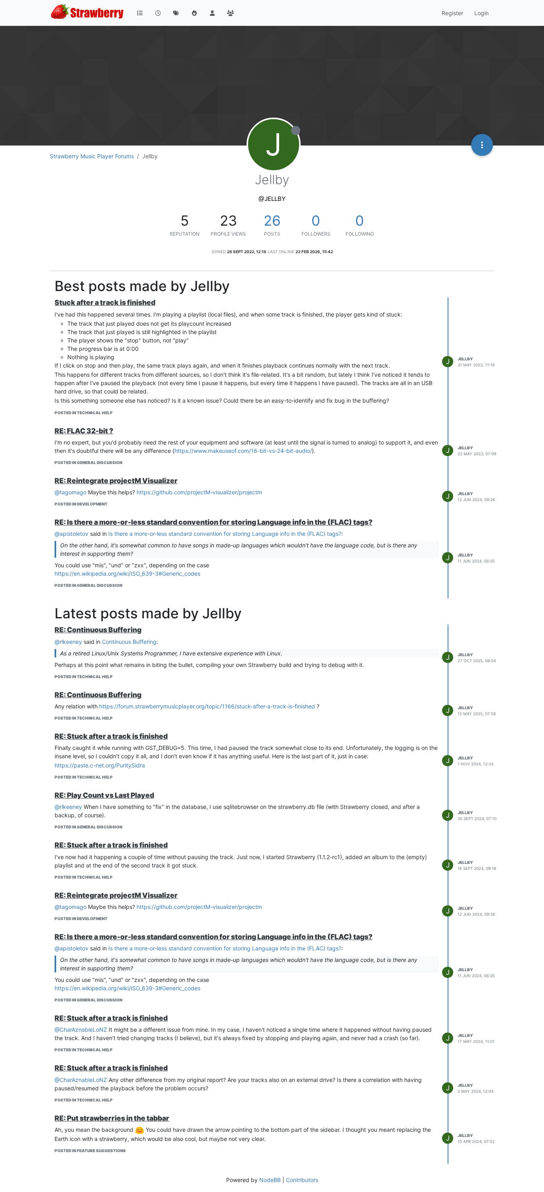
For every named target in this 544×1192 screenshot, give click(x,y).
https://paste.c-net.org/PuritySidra (100, 765)
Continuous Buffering (129, 641)
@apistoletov (71, 533)
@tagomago (70, 492)
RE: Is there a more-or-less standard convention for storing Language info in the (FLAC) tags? (213, 522)
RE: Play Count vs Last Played (104, 795)
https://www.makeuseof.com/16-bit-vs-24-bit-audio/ (243, 450)
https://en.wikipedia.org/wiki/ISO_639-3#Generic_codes (127, 573)
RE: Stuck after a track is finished (111, 736)
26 (272, 220)
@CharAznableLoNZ (81, 1029)
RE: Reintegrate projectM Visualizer (116, 480)
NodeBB (270, 1179)
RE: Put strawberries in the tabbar (112, 1118)
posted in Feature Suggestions (90, 1150)
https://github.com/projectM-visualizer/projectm (199, 492)
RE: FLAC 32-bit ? (84, 431)
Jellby (465, 358)
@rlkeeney (68, 641)
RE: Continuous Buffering (98, 630)
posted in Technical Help (84, 412)
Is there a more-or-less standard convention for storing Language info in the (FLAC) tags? (224, 533)
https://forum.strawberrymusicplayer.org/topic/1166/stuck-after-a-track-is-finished (207, 706)
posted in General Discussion (88, 462)
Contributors (302, 1179)
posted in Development (81, 504)
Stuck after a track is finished (105, 302)
